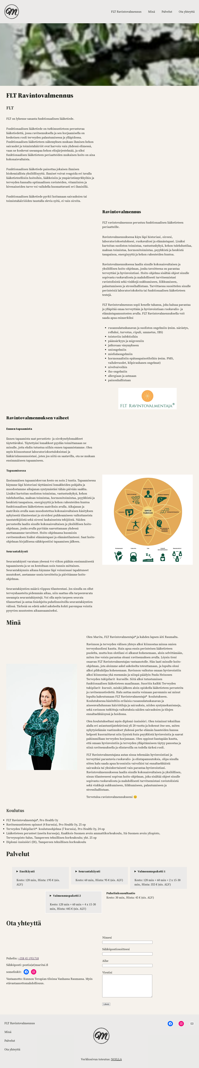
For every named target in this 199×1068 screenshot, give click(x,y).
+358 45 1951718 (28, 958)
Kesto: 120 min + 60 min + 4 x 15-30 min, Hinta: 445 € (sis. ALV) (73, 902)
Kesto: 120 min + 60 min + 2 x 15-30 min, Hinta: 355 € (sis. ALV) (157, 877)
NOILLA (116, 1059)
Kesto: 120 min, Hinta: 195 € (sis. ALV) (38, 877)
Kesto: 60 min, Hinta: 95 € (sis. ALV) (99, 875)
